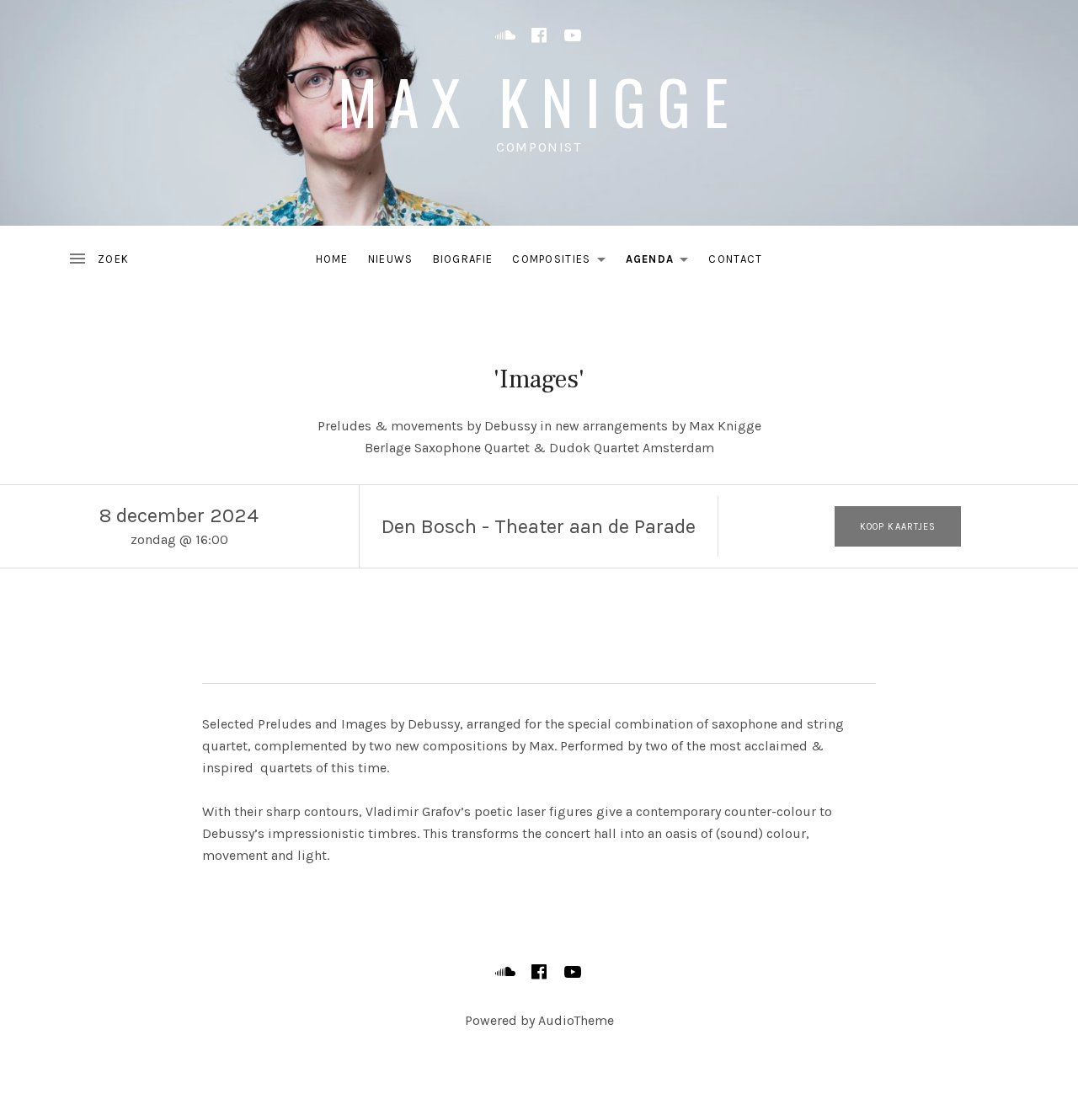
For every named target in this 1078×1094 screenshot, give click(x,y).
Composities (563, 262)
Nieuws (391, 259)
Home (332, 259)
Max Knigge (539, 101)
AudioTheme (576, 1020)
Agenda (662, 262)
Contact (735, 259)
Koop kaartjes (898, 526)
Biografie (463, 259)
